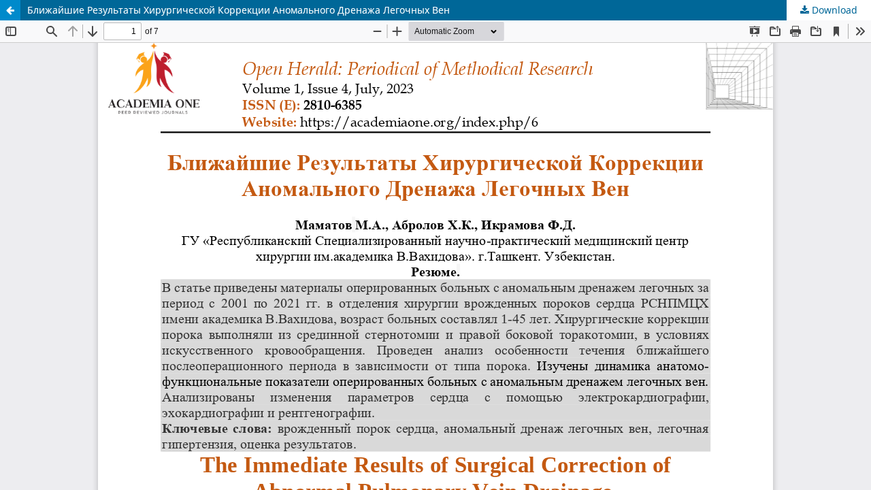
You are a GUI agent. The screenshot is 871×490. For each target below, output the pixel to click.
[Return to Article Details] (10, 10)
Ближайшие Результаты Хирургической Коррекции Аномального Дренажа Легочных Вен (238, 9)
